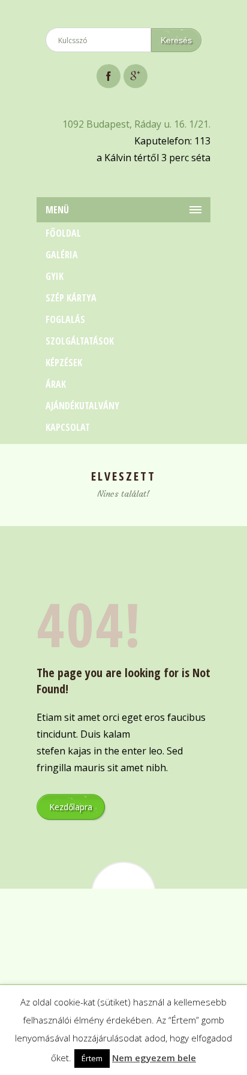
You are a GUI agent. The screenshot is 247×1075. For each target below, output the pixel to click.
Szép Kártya (71, 297)
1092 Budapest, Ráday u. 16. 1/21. (136, 124)
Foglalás (65, 319)
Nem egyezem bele (154, 1058)
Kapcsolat (68, 427)
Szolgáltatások (80, 341)
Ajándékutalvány (82, 405)
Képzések (64, 362)
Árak (56, 384)
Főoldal (63, 233)
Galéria (62, 254)
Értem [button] (92, 1058)
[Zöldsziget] (123, 14)
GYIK (55, 276)
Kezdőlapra (70, 807)
